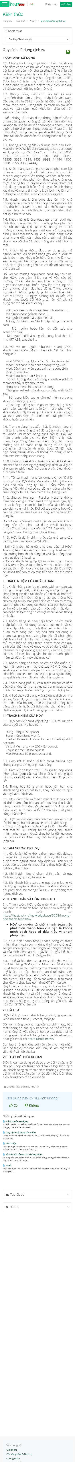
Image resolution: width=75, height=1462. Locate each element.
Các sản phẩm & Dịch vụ (19, 1454)
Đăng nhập (51, 4)
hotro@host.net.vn (41, 1039)
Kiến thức (20, 20)
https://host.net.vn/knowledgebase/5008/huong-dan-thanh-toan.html (36, 917)
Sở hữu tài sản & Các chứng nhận (23, 1154)
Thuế (8, 1165)
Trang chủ (7, 20)
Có (15, 1105)
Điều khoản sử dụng (16, 1121)
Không (33, 1105)
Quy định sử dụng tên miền (20, 1132)
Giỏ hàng (66, 4)
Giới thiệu (11, 1143)
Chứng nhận (13, 1458)
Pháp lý (33, 20)
